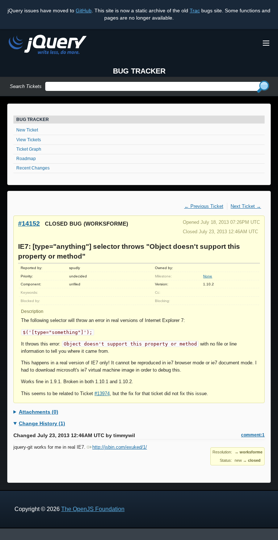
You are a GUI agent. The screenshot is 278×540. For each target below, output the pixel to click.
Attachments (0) (38, 412)
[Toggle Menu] (266, 43)
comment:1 (253, 435)
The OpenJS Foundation (93, 509)
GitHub (84, 10)
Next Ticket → (246, 206)
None (207, 276)
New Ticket (27, 130)
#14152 (29, 223)
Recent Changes (33, 168)
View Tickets (28, 139)
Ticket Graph (28, 149)
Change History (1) (42, 423)
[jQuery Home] (48, 46)
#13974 (102, 393)
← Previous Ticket (203, 206)
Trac (195, 10)
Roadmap (26, 158)
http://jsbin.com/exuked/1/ (119, 447)
